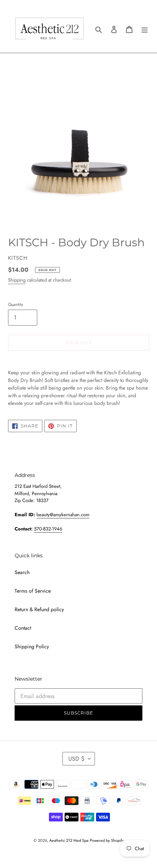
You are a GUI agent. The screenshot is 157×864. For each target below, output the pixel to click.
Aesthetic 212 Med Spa (68, 840)
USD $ (76, 758)
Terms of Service (33, 590)
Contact (23, 628)
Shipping (17, 279)
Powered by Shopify (107, 840)
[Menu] (144, 29)
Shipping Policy (32, 646)
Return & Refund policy (39, 609)
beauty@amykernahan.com (63, 514)
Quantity (15, 304)
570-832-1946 (48, 528)
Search (22, 572)
